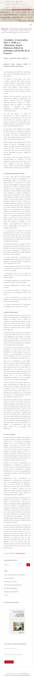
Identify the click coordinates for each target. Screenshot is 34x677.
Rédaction (19, 1)
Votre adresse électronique (13, 654)
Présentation (10, 1)
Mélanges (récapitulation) (11, 591)
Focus (5, 595)
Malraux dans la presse (10, 581)
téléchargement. (20, 553)
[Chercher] (28, 564)
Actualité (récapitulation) (11, 588)
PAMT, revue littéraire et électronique (14, 575)
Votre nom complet (11, 648)
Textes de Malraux (9, 578)
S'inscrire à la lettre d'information (20, 675)
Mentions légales (24, 673)
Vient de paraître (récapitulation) (13, 585)
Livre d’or (7, 675)
